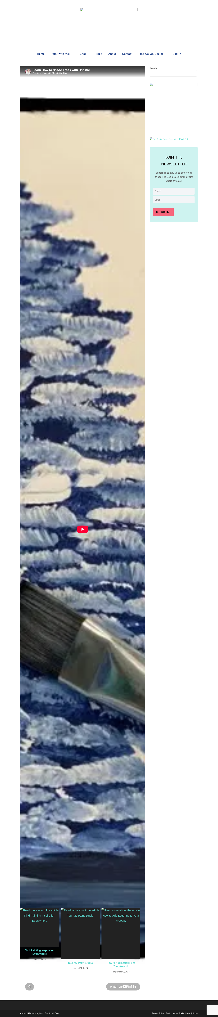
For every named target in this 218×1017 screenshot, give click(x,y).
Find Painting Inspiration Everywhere (39, 952)
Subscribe (163, 212)
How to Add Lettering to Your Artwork (121, 965)
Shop (83, 53)
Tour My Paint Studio (80, 963)
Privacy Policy (158, 1013)
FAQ (168, 1013)
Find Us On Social (151, 53)
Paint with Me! (60, 53)
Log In (177, 53)
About (112, 53)
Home (41, 53)
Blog (99, 53)
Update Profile (178, 1013)
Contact (127, 53)
